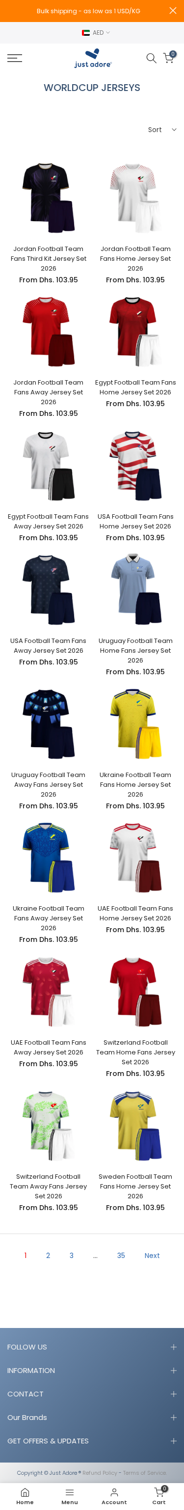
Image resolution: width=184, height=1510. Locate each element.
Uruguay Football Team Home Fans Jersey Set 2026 (136, 650)
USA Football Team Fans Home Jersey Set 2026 (136, 521)
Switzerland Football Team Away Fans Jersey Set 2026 (48, 1186)
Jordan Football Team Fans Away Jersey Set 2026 (48, 392)
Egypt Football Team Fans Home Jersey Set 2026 (135, 387)
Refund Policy (99, 1473)
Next (152, 1255)
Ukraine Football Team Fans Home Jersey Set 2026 (135, 784)
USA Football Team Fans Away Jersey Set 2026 (48, 645)
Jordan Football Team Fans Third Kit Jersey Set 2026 (48, 258)
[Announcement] (88, 11)
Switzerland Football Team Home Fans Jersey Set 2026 (135, 1052)
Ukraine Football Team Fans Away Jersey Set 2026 (48, 918)
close (173, 10)
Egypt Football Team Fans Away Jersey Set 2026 (48, 521)
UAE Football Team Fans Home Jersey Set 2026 (135, 913)
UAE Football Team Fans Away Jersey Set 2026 (48, 1047)
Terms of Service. (145, 1473)
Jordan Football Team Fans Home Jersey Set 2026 (135, 258)
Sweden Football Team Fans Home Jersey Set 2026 (135, 1186)
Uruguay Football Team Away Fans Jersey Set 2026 (48, 784)
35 (121, 1255)
